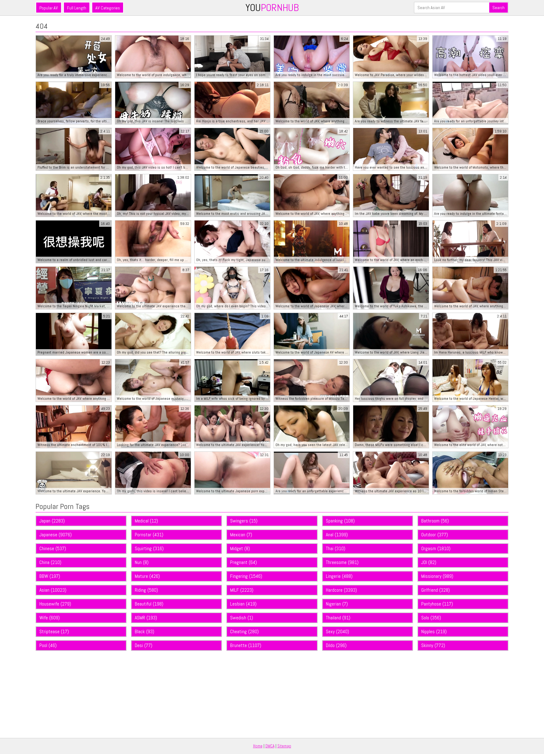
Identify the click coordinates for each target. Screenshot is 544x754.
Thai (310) (335, 548)
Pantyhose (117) (437, 603)
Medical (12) (146, 520)
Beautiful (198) (149, 603)
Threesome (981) (342, 562)
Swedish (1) (241, 617)
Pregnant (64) (243, 562)
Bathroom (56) (435, 520)
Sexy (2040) (337, 631)
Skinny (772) (433, 645)
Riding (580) (146, 590)
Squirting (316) (149, 548)
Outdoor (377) (434, 534)
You (272, 7)
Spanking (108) (340, 520)
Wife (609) (49, 617)
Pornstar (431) (149, 534)
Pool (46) (48, 645)
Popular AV (48, 8)
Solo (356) (431, 617)
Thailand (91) (338, 617)
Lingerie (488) (339, 576)
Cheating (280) (244, 631)
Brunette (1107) (245, 645)
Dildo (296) (336, 645)
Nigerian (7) (337, 603)
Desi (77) (143, 645)
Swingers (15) (244, 520)
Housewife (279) (55, 603)
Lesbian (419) (243, 603)
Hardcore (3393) (341, 590)
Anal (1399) (337, 534)
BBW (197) (49, 576)
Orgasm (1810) (435, 548)
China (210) (50, 562)
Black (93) (144, 631)
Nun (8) (142, 562)
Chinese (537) (52, 548)
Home (258, 746)
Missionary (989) (437, 576)
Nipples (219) (434, 631)
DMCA (270, 746)
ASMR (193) (146, 617)
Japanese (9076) (55, 534)
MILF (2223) (241, 590)
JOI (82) (428, 562)
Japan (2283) (52, 520)
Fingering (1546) (246, 576)
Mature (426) (147, 576)
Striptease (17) (54, 631)
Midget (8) (240, 548)
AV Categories (107, 8)
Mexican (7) (241, 534)
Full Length (76, 8)
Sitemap (284, 746)
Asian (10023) (52, 590)
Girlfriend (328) (435, 590)
